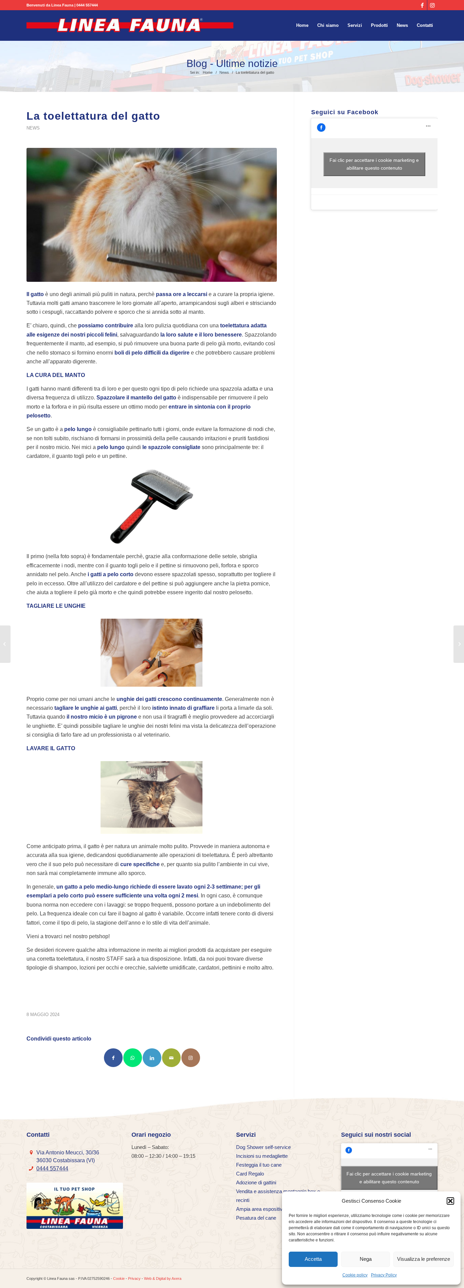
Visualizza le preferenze (423, 1259)
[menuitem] (302, 25)
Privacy (134, 1278)
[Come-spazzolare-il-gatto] (151, 215)
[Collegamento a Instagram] (432, 5)
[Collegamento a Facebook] (422, 5)
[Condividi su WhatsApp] (132, 1057)
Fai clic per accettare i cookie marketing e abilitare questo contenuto (374, 164)
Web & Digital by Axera (162, 1278)
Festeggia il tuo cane (259, 1165)
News (33, 128)
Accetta (313, 1259)
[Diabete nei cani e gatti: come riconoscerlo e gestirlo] (5, 644)
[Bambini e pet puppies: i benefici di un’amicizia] (458, 644)
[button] (450, 1201)
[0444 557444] (31, 1168)
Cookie (119, 1278)
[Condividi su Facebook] (113, 1057)
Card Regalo (250, 1174)
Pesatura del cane (256, 1218)
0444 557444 (87, 5)
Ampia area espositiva (260, 1209)
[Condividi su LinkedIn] (152, 1057)
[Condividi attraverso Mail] (171, 1057)
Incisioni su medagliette (262, 1156)
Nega (366, 1259)
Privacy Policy (384, 1275)
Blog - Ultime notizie (232, 63)
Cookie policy (355, 1275)
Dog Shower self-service (263, 1147)
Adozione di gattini (256, 1182)
